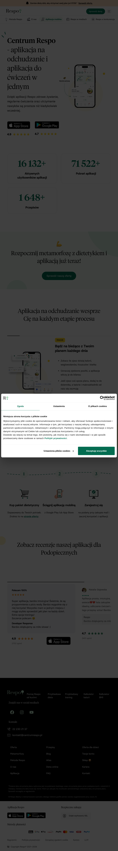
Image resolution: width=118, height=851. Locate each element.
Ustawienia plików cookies (57, 451)
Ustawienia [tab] (59, 406)
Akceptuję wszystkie (96, 451)
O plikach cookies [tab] (97, 406)
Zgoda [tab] (20, 406)
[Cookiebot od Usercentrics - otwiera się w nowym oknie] (102, 398)
